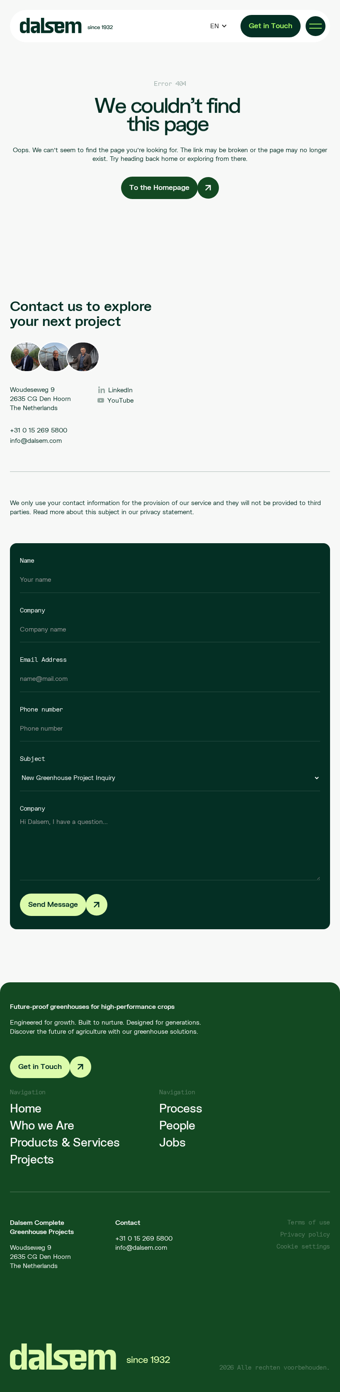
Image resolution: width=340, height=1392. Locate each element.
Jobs (172, 1142)
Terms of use (308, 1222)
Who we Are (42, 1125)
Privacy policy (305, 1234)
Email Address (43, 659)
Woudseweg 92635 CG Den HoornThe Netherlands (40, 1256)
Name (27, 560)
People (177, 1125)
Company (32, 610)
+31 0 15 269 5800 (38, 430)
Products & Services (64, 1142)
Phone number (41, 709)
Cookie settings (303, 1246)
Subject (32, 758)
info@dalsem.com (36, 440)
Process (180, 1108)
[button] (219, 26)
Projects (32, 1159)
